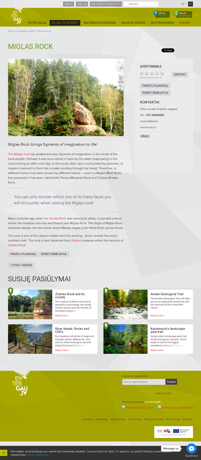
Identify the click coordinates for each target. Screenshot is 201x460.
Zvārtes (76, 240)
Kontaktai (88, 419)
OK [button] (3, 452)
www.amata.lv (148, 127)
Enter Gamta (44, 31)
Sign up (82, 4)
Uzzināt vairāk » (153, 402)
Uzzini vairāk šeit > (38, 454)
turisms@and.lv (149, 121)
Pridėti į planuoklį (23, 254)
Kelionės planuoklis (106, 4)
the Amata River (55, 218)
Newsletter (102, 419)
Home (11, 31)
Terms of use (173, 419)
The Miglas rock (19, 154)
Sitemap (187, 419)
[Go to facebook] (191, 448)
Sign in (68, 4)
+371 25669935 (154, 115)
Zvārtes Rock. (17, 245)
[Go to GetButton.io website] (191, 456)
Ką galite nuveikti (26, 31)
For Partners (134, 419)
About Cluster (117, 419)
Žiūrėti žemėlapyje (54, 254)
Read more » (62, 315)
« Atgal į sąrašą (21, 265)
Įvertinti (180, 74)
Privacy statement (154, 419)
